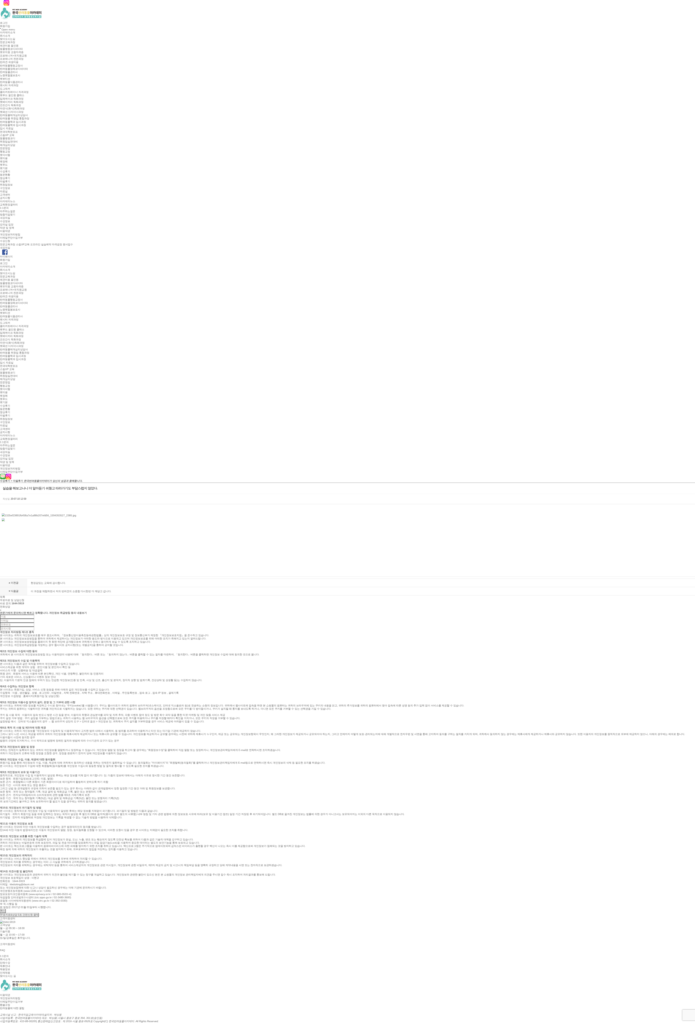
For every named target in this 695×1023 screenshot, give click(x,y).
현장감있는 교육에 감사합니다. (48, 582)
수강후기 (5, 171)
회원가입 (5, 26)
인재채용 (5, 972)
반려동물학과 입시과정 (13, 121)
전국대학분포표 (9, 131)
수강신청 (5, 241)
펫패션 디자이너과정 (12, 111)
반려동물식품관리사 (11, 82)
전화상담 (5, 606)
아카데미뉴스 (7, 201)
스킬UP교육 (23, 244)
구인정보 (5, 188)
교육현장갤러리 (9, 204)
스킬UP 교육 (7, 135)
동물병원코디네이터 (11, 48)
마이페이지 (6, 256)
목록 (2, 596)
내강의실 (5, 218)
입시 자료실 (6, 128)
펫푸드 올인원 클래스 (12, 95)
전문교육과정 (7, 42)
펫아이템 (5, 155)
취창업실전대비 (9, 141)
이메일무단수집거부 (11, 237)
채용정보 (5, 969)
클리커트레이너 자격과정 (14, 92)
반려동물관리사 (9, 72)
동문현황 (5, 174)
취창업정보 (6, 184)
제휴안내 (5, 966)
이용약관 (5, 231)
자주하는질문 (7, 211)
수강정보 (5, 221)
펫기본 (4, 168)
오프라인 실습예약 (40, 244)
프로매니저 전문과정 (12, 58)
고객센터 (5, 194)
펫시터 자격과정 (9, 85)
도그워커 (5, 88)
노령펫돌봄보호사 (10, 75)
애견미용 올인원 (9, 45)
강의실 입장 (6, 224)
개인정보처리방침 (10, 234)
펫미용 (4, 158)
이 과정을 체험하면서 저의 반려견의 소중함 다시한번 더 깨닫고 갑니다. (71, 591)
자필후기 (5, 181)
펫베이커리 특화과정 (12, 101)
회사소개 (5, 35)
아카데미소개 (7, 32)
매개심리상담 (7, 145)
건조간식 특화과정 (10, 105)
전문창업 (5, 148)
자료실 (4, 191)
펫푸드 (4, 164)
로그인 (4, 22)
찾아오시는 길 (8, 975)
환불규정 (5, 1004)
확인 (2, 910)
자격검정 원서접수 (62, 244)
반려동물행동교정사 (11, 65)
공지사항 (5, 198)
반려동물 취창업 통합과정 (14, 118)
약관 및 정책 (7, 227)
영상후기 (5, 178)
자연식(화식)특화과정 (12, 108)
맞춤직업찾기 (7, 214)
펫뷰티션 (5, 78)
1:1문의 (4, 208)
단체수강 (5, 962)
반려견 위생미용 (9, 62)
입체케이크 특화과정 (12, 98)
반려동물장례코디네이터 (14, 68)
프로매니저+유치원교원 (13, 55)
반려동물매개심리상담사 (14, 115)
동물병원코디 (7, 138)
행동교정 (5, 151)
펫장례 (4, 161)
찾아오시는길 (7, 38)
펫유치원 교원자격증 (12, 52)
